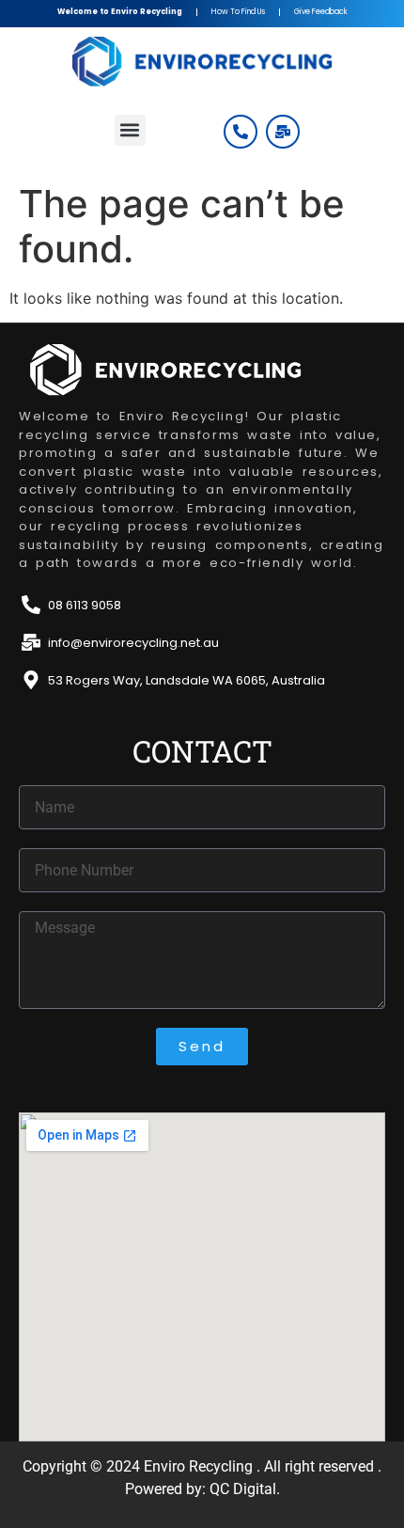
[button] (130, 130)
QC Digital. (245, 1489)
